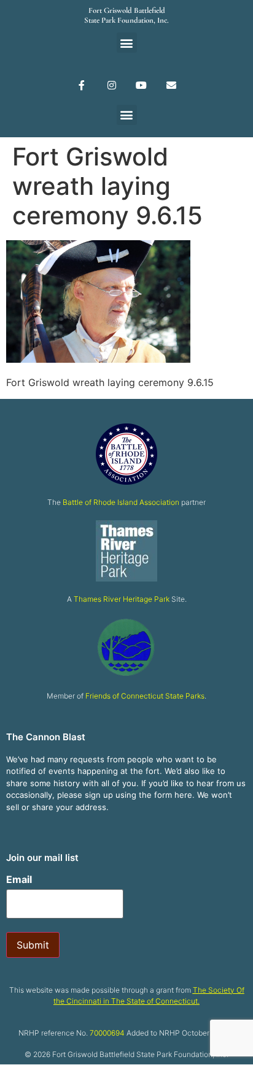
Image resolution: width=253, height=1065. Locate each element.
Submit (33, 945)
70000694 (107, 1032)
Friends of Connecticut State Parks (144, 695)
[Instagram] (111, 85)
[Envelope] (171, 85)
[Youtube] (141, 85)
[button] (127, 42)
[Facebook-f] (81, 85)
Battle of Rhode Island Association (121, 502)
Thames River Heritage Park (121, 599)
